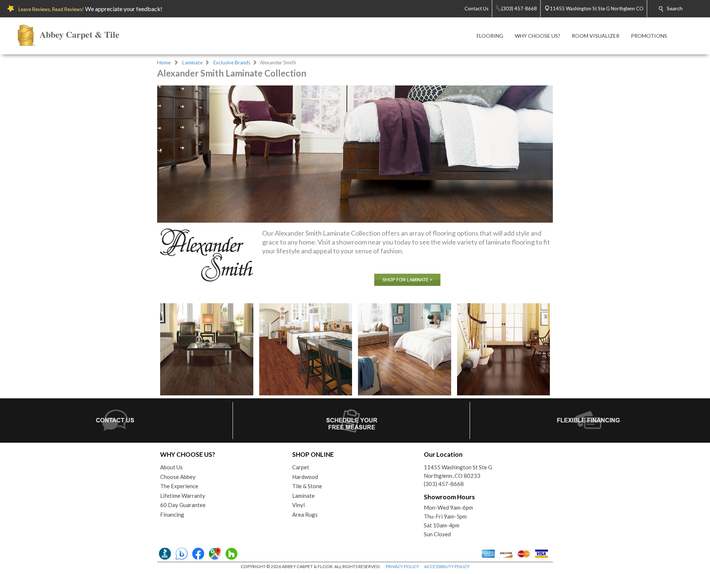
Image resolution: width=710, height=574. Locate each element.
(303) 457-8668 (444, 483)
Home (163, 62)
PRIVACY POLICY (402, 566)
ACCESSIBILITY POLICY (447, 566)
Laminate (192, 62)
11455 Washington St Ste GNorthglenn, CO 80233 (458, 471)
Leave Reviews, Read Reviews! (51, 9)
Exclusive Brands (231, 62)
